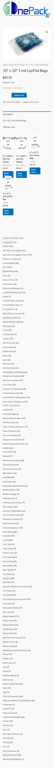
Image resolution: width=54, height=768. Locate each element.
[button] (46, 32)
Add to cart (19, 95)
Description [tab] (8, 114)
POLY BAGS (20, 65)
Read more (6, 174)
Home (5, 65)
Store (11, 65)
